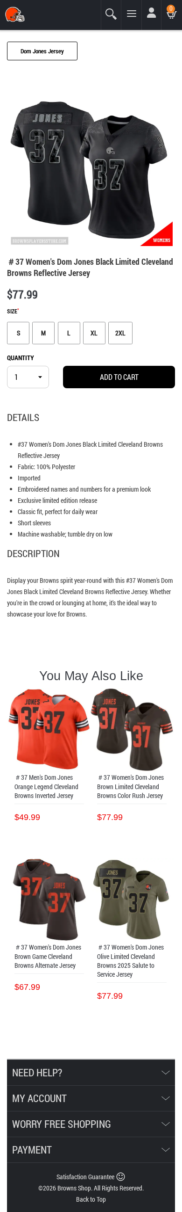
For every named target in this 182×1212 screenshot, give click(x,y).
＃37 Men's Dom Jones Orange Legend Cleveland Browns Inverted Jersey (46, 786)
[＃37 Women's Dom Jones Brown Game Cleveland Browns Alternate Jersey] (49, 900)
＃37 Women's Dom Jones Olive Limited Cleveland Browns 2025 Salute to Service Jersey (130, 961)
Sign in (152, 18)
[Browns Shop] (36, 14)
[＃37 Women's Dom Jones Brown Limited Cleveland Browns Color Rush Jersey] (132, 730)
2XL (120, 332)
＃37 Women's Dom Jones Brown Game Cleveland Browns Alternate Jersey (47, 956)
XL (94, 332)
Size (13, 311)
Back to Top (91, 1199)
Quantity (20, 357)
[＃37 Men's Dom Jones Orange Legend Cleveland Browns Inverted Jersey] (49, 730)
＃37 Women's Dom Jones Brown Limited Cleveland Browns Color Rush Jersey (130, 786)
